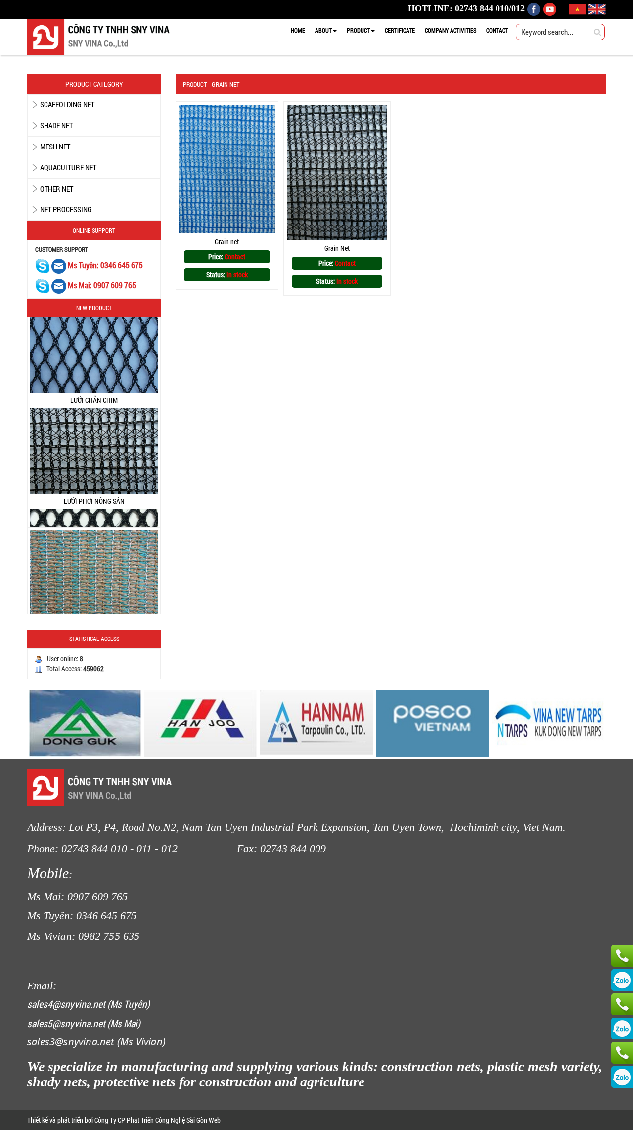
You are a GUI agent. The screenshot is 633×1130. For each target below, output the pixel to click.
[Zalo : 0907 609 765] (622, 980)
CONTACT (497, 30)
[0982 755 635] (622, 1053)
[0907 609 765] (622, 956)
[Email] (59, 265)
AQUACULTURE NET (68, 167)
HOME (298, 30)
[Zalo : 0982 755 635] (622, 1077)
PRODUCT (358, 30)
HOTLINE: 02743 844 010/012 (466, 8)
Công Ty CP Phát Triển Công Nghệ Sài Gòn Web (157, 1120)
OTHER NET (56, 189)
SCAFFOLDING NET (67, 104)
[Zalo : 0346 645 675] (622, 1028)
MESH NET (55, 146)
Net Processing (66, 209)
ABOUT (323, 30)
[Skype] (42, 265)
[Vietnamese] (578, 8)
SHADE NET (56, 125)
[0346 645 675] (622, 1004)
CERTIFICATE (400, 30)
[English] (597, 8)
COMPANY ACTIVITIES (450, 30)
